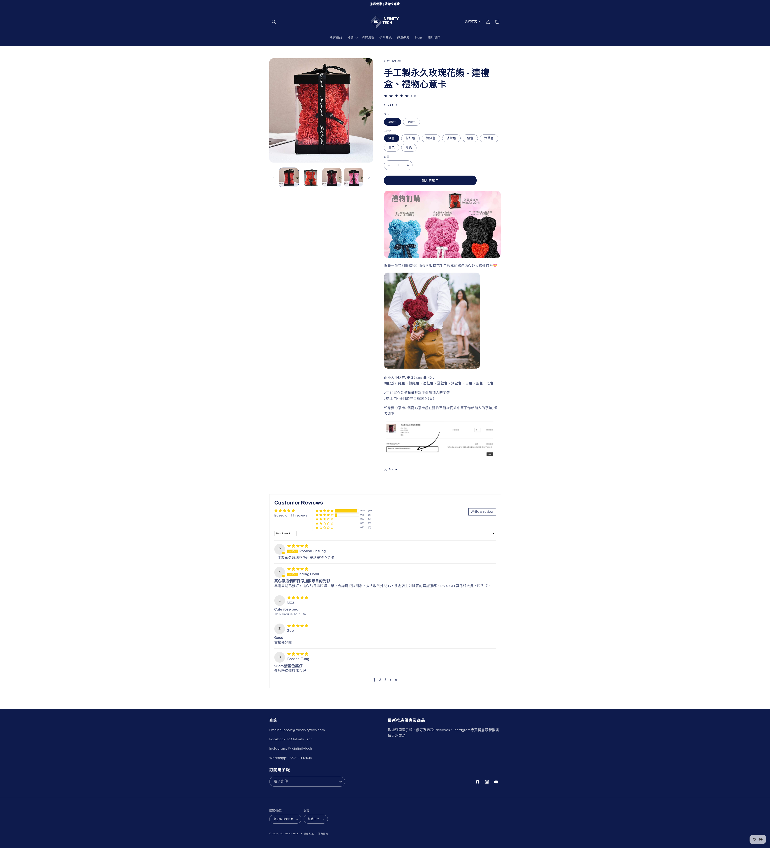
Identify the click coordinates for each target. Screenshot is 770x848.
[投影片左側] (273, 177)
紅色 (391, 138)
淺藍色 (451, 138)
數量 (387, 157)
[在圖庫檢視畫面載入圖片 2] (310, 177)
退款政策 (309, 834)
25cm (392, 121)
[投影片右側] (369, 177)
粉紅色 (410, 138)
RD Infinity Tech (289, 834)
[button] (274, 21)
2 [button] (380, 680)
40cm (411, 121)
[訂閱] (340, 781)
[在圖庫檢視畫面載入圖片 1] (289, 177)
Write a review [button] (482, 511)
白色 (391, 147)
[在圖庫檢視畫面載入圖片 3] (332, 177)
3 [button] (385, 680)
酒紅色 (431, 138)
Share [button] (393, 469)
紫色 (470, 138)
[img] (297, 546)
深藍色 (489, 138)
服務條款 (323, 834)
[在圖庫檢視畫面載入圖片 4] (353, 177)
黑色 (409, 147)
